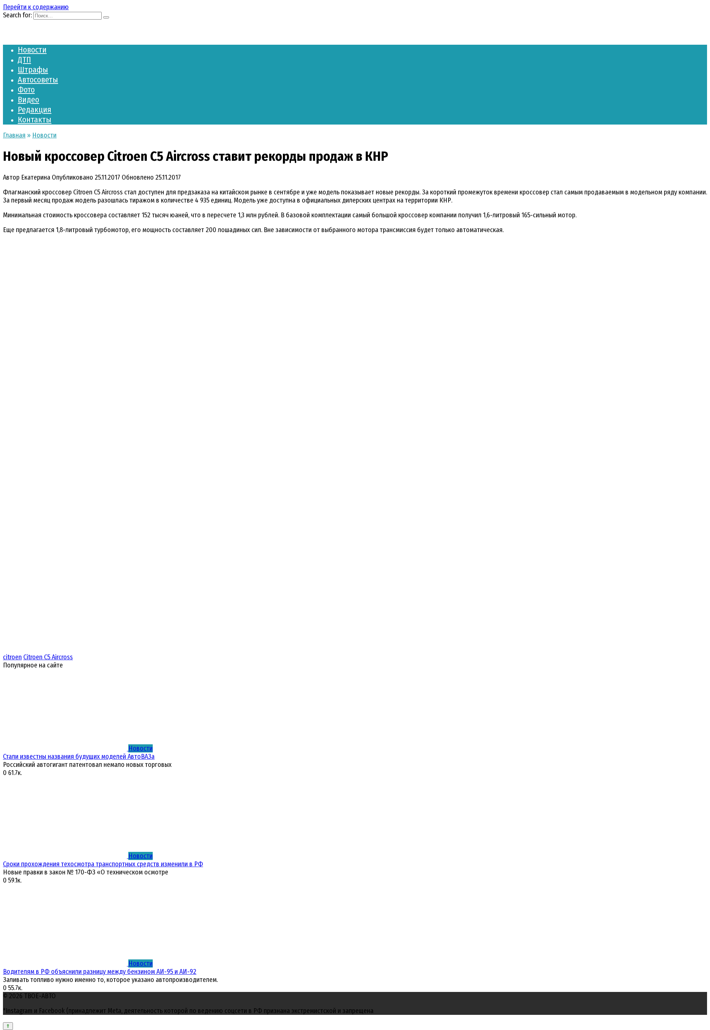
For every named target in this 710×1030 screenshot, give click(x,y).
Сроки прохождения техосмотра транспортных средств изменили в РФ (103, 864)
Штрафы (33, 70)
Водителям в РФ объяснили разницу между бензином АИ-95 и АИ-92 (99, 972)
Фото (26, 90)
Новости (32, 50)
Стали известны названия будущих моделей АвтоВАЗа (79, 756)
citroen (12, 657)
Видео (28, 100)
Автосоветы (38, 80)
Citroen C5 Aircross (48, 657)
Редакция (34, 110)
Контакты (34, 120)
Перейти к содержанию (36, 7)
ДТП (24, 60)
